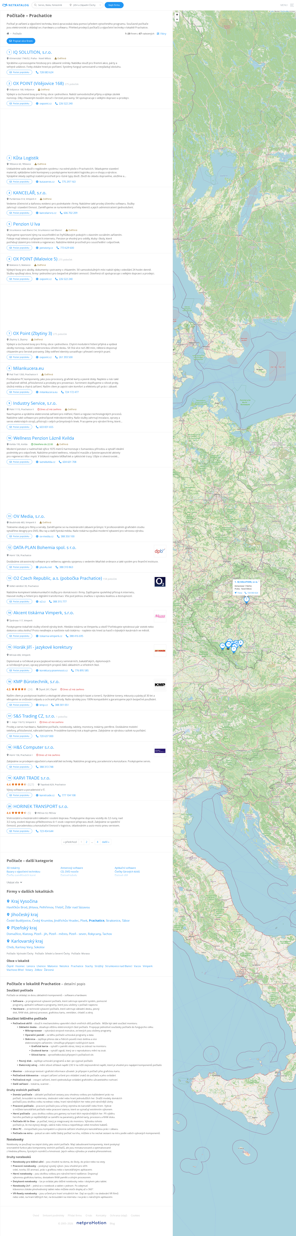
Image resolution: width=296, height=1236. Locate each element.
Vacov (137, 966)
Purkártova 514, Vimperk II (22, 198)
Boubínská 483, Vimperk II (22, 522)
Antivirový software (72, 868)
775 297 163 (69, 181)
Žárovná (49, 970)
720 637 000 (46, 736)
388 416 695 (76, 636)
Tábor (126, 921)
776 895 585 (82, 670)
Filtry (163, 33)
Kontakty (101, 1215)
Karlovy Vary (24, 947)
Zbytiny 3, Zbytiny (18, 339)
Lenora (31, 966)
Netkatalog (18, 5)
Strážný (99, 966)
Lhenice (41, 966)
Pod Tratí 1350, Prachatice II (23, 374)
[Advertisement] (86, 130)
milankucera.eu (49, 392)
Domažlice (14, 934)
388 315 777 (60, 601)
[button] (246, 600)
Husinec (20, 966)
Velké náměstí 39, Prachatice (24, 586)
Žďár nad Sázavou (77, 907)
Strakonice (113, 921)
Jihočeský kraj (24, 914)
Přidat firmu (75, 1215)
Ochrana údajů (118, 1215)
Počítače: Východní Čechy (20, 953)
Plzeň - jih (40, 934)
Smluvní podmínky (53, 1215)
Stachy (89, 966)
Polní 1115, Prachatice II (21, 409)
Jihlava (33, 907)
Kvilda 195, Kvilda (18, 444)
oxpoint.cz (45, 103)
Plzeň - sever (77, 934)
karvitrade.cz (47, 795)
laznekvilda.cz (47, 462)
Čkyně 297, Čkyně (48, 689)
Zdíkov (38, 970)
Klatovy (28, 934)
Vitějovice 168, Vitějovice (21, 89)
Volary (29, 970)
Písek (83, 921)
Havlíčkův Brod (17, 907)
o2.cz (42, 601)
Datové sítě (121, 875)
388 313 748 (46, 767)
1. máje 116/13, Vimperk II (22, 722)
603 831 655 (46, 427)
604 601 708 (69, 462)
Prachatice (96, 921)
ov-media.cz (46, 536)
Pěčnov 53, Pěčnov (46, 812)
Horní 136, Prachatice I (21, 755)
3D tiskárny (13, 868)
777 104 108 (69, 795)
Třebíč (59, 907)
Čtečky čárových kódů (127, 871)
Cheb (10, 947)
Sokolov (39, 947)
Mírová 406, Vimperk (19, 654)
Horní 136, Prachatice (20, 555)
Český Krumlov (42, 921)
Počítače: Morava (80, 953)
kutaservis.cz (47, 181)
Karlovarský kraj (27, 941)
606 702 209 (70, 213)
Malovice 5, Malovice (20, 265)
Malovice (52, 966)
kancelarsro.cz (48, 213)
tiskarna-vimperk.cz (51, 636)
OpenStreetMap (285, 11)
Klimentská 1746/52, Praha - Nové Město (30, 58)
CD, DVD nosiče (69, 871)
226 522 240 (66, 103)
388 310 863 (66, 567)
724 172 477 (72, 392)
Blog (112, 1223)
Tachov (107, 934)
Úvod (36, 1215)
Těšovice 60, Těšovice (20, 164)
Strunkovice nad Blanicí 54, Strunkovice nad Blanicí (35, 230)
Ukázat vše (13, 882)
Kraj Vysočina (24, 901)
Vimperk (147, 966)
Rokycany (94, 934)
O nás (89, 1215)
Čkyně (10, 966)
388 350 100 (67, 536)
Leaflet (272, 11)
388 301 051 (62, 705)
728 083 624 (46, 72)
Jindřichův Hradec (66, 921)
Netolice (64, 966)
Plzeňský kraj (24, 927)
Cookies (135, 1215)
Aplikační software (125, 868)
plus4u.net (46, 567)
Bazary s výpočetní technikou (23, 871)
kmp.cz (44, 705)
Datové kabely (69, 875)
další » (105, 842)
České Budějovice (19, 921)
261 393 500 (66, 357)
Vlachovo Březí (15, 970)
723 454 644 (46, 831)
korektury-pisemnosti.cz (54, 670)
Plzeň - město (58, 934)
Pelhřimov (46, 907)
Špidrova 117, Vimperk (20, 620)
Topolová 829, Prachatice (53, 784)
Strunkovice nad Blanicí (118, 966)
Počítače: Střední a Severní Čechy (52, 953)
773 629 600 (67, 247)
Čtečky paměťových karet (21, 875)
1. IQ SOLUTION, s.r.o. (246, 581)
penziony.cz (46, 247)
